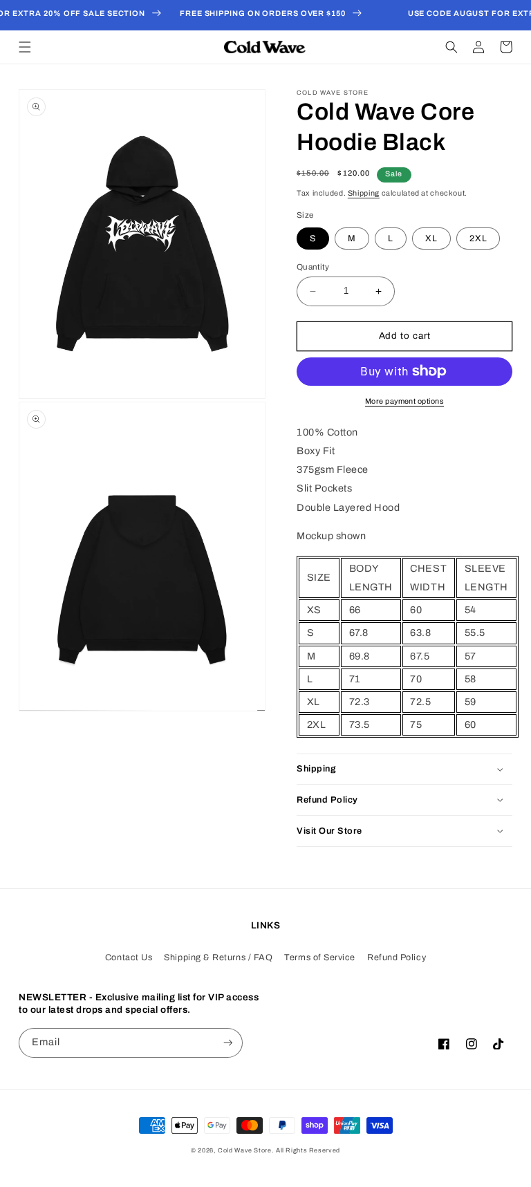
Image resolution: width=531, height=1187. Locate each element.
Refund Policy (396, 957)
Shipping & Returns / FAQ (218, 957)
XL (431, 238)
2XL (478, 238)
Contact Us (128, 957)
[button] (25, 47)
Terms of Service (319, 957)
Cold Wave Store (244, 1150)
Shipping (364, 193)
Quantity (313, 267)
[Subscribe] (228, 1043)
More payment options (404, 401)
